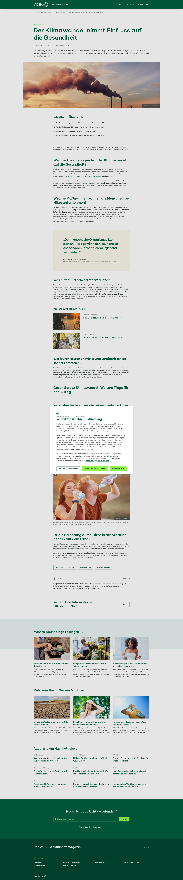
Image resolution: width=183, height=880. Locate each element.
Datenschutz (113, 456)
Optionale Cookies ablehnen (95, 469)
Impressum (89, 460)
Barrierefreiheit (103, 460)
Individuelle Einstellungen (68, 469)
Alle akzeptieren (118, 469)
